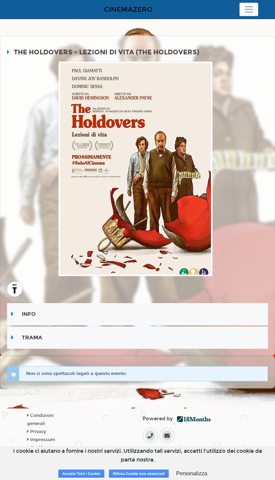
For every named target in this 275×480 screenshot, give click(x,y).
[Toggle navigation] (248, 9)
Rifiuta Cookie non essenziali (139, 474)
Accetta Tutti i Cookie (81, 474)
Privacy (37, 431)
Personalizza (191, 473)
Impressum (42, 439)
